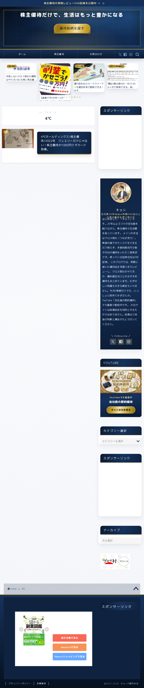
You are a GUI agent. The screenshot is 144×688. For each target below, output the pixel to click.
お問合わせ (96, 54)
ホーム (22, 54)
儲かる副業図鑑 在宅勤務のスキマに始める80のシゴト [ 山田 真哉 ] (70, 623)
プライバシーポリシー (20, 683)
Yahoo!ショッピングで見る (69, 656)
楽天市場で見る (69, 637)
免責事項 (41, 683)
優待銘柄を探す (72, 28)
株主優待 (59, 54)
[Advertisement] (120, 144)
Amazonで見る (69, 647)
